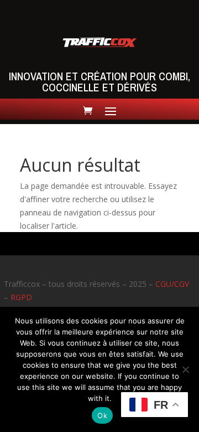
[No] (185, 369)
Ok (102, 415)
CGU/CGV (172, 284)
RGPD (21, 297)
